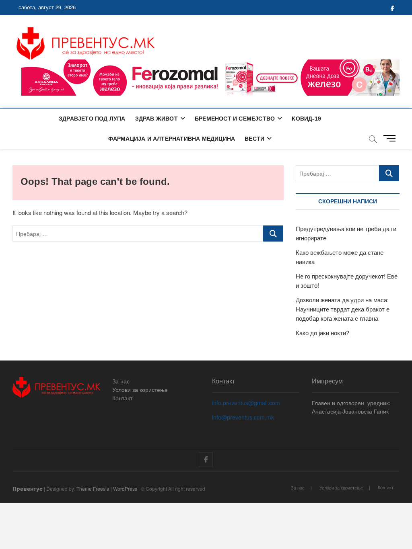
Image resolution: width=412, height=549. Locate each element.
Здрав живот (156, 118)
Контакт (122, 398)
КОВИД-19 (306, 118)
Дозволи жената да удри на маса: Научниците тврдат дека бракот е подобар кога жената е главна (342, 308)
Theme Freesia (92, 488)
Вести (254, 138)
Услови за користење (140, 389)
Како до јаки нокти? (322, 332)
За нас (121, 381)
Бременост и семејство (235, 118)
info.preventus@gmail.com (246, 403)
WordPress (125, 488)
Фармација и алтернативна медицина (171, 138)
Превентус (27, 488)
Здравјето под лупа (92, 118)
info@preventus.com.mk (243, 417)
